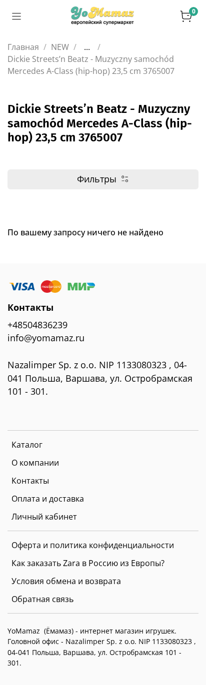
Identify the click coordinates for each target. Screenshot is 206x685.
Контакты (30, 480)
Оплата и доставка (48, 498)
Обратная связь (43, 599)
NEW (60, 46)
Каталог (27, 444)
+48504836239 (38, 325)
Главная (23, 46)
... (87, 46)
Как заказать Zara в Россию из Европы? (88, 563)
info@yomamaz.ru (46, 338)
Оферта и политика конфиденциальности (93, 545)
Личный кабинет (44, 516)
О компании (35, 462)
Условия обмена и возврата (66, 581)
